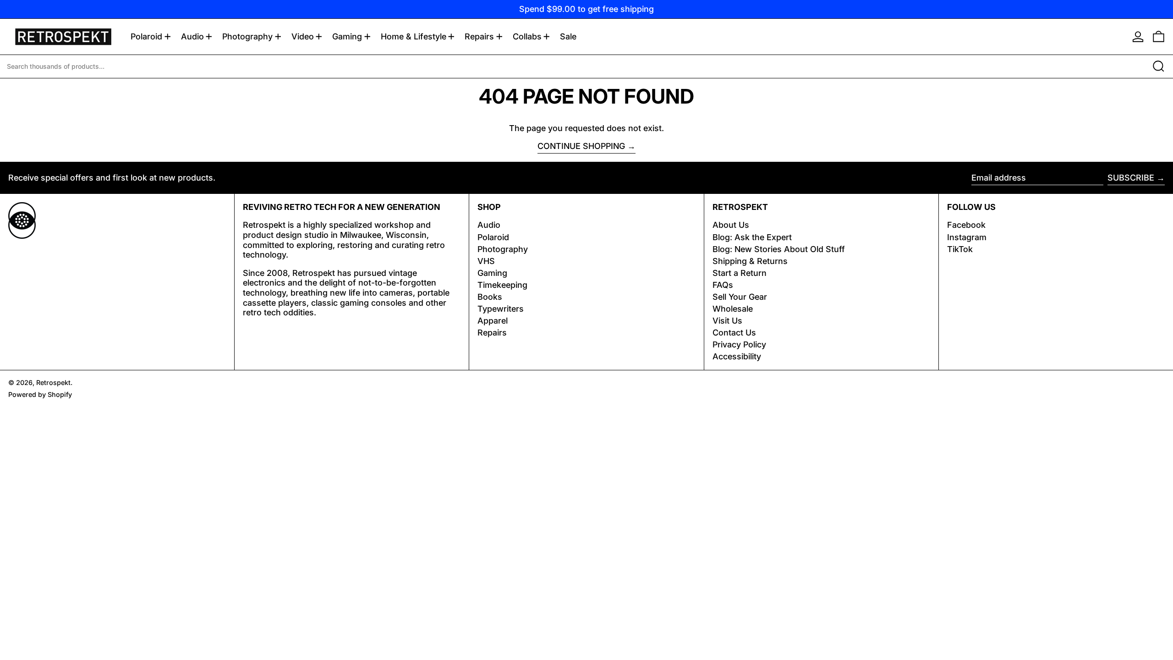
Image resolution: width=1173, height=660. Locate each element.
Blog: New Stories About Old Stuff (779, 249)
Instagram (967, 237)
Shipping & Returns (750, 261)
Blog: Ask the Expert (752, 237)
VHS (486, 261)
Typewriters (500, 309)
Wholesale (733, 309)
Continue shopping (581, 146)
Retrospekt (53, 382)
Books (489, 297)
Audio (488, 225)
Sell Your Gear (740, 297)
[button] (1158, 37)
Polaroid (493, 237)
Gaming (492, 273)
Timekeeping (502, 285)
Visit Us (727, 320)
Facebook (966, 225)
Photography (502, 249)
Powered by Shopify (40, 394)
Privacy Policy (739, 344)
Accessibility (737, 356)
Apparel (492, 320)
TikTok (960, 249)
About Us (731, 225)
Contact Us (734, 332)
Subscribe (1130, 177)
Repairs (492, 332)
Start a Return (740, 273)
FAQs (723, 285)
